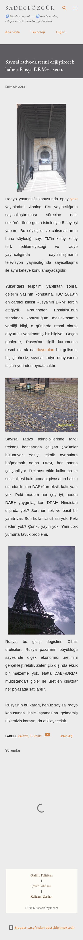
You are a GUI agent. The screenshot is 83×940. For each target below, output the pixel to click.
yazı (74, 199)
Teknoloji (38, 32)
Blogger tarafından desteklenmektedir (44, 927)
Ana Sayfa (12, 32)
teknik (35, 736)
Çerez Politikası (41, 886)
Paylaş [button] (66, 736)
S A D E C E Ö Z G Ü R (29, 7)
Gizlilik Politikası (42, 875)
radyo (23, 736)
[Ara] (64, 8)
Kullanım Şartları (41, 896)
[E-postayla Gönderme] (47, 736)
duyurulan (45, 350)
